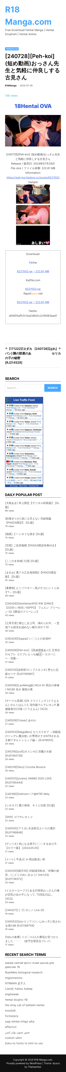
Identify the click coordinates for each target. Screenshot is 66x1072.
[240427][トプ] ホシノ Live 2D (24, 910)
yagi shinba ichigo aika (19, 1021)
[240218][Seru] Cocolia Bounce (25, 767)
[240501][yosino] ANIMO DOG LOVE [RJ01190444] (28, 780)
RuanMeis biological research (23, 972)
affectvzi (10, 1027)
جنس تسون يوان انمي (17, 1032)
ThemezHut (34, 1066)
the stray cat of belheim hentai (24, 1005)
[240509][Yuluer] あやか (20, 720)
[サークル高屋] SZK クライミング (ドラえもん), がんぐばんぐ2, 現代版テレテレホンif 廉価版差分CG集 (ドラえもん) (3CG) (32, 705)
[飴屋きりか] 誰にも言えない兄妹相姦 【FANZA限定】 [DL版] (28, 520)
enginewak (12, 994)
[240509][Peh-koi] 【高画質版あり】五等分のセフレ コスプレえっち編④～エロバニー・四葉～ (32, 654)
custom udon (13, 1037)
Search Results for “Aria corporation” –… (24, 440)
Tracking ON (33, 486)
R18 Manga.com (43, 1059)
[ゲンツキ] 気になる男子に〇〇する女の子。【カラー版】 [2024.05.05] (32, 846)
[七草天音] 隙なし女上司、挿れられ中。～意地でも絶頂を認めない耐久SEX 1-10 (32, 625)
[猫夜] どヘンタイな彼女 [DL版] (24, 534)
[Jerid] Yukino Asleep (18, 988)
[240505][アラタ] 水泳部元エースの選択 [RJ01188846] (30, 830)
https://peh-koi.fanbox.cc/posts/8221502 (33, 177)
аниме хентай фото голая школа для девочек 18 (29, 965)
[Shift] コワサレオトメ (19, 817)
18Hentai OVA (12, 49)
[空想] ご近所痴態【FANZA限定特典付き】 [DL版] (31, 547)
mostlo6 (10, 1010)
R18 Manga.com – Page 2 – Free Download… (23, 423)
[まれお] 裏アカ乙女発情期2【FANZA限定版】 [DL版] (30, 574)
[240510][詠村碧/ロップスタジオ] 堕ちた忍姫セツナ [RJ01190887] (32, 671)
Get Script (14, 486)
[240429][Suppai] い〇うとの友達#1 (28, 638)
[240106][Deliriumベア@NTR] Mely (27, 794)
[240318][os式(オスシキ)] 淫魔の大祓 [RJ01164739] (28, 753)
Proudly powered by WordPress (24, 1063)
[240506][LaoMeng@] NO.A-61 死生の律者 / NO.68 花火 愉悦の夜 (32, 687)
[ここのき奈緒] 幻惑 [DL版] (22, 561)
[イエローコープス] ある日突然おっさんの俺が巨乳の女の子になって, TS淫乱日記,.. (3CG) (32, 894)
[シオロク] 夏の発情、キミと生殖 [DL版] (30, 805)
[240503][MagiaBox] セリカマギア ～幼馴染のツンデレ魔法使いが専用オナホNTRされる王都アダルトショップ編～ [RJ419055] (33, 736)
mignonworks (13, 978)
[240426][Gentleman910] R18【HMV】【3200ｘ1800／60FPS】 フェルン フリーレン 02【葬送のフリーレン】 (33, 607)
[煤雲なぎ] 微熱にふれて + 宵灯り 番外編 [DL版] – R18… (24, 480)
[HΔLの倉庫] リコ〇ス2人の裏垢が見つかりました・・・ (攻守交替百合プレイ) (31, 939)
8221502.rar (33, 289)
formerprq (11, 1016)
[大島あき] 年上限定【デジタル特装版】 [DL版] (32, 505)
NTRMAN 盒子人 (15, 983)
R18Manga (11, 85)
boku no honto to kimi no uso (24, 1043)
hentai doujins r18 (16, 999)
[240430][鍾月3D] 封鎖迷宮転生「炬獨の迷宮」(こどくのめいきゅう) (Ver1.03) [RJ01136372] (32, 875)
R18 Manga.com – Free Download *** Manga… (23, 447)
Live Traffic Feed (24, 400)
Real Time (23, 486)
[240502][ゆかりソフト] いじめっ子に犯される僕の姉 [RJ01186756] (33, 923)
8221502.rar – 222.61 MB (33, 271)
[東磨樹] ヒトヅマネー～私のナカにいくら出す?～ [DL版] (32, 590)
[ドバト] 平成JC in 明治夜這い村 (25, 859)
